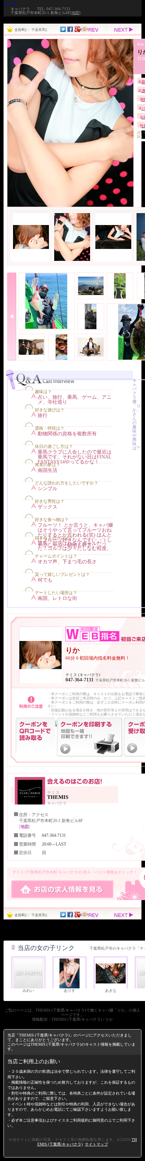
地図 (75, 13)
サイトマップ (96, 1144)
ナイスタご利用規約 (71, 1120)
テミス (10, 4)
